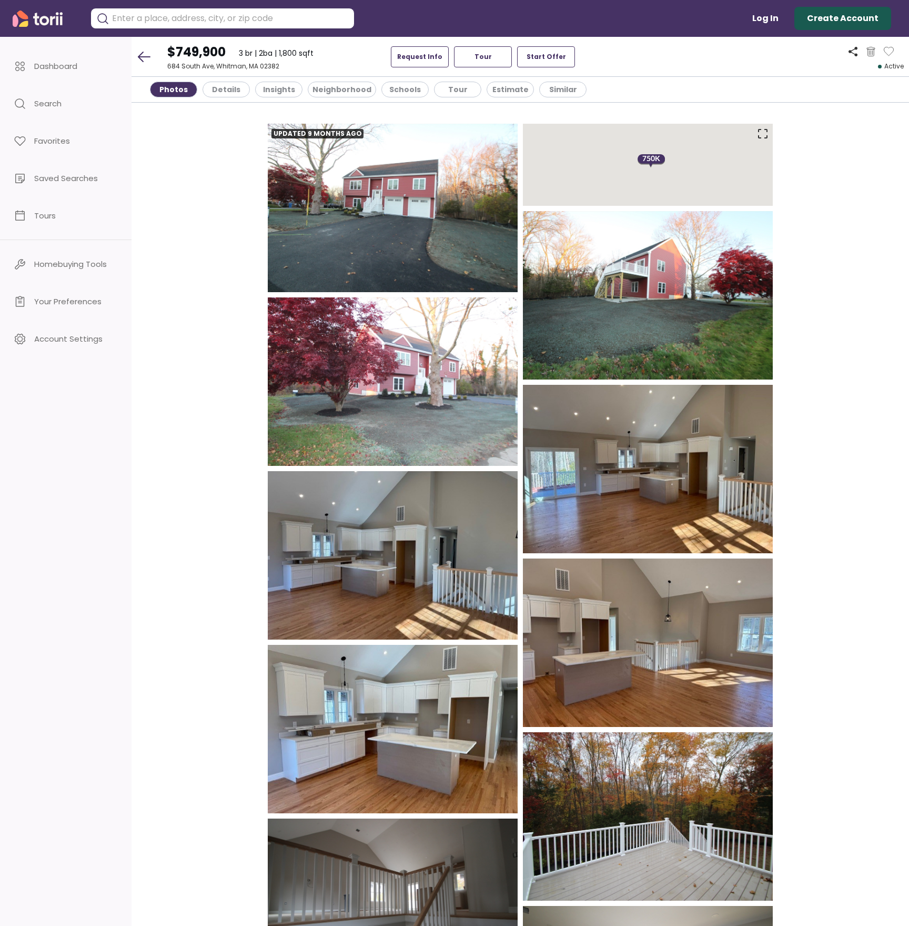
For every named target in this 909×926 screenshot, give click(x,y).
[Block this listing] (871, 51)
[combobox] (230, 18)
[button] (66, 66)
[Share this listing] (853, 51)
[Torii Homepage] (45, 19)
